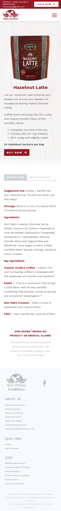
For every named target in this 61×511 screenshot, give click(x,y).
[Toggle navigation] (54, 14)
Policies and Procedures (17, 475)
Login (8, 444)
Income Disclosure (14, 484)
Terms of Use (11, 479)
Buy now (14, 152)
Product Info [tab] (15, 177)
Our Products (11, 448)
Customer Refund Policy (17, 467)
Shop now (44, 4)
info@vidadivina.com (15, 425)
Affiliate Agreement (15, 463)
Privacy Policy (12, 471)
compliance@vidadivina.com (19, 429)
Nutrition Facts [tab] (40, 177)
